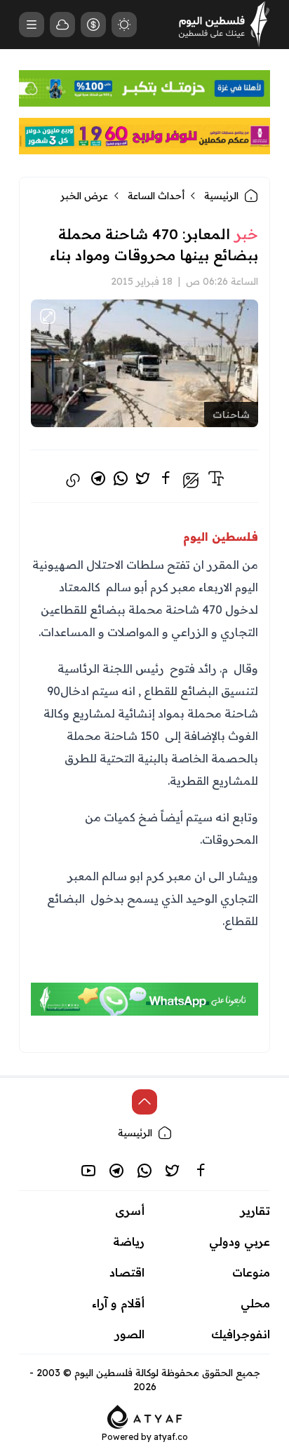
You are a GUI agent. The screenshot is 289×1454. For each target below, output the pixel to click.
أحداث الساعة (156, 195)
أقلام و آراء (118, 1303)
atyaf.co (171, 1437)
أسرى (129, 1211)
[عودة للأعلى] (144, 1102)
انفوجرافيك (240, 1334)
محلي (255, 1303)
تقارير (255, 1211)
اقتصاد (126, 1272)
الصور (129, 1334)
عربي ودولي (239, 1241)
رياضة (128, 1241)
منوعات (251, 1272)
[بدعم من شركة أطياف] (144, 1415)
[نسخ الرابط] (73, 480)
